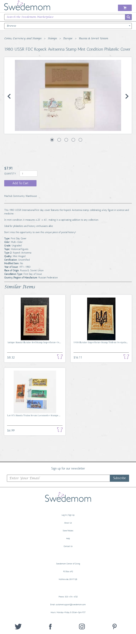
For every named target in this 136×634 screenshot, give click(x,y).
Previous (9, 96)
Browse (11, 26)
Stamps (52, 38)
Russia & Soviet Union (93, 38)
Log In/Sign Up (68, 515)
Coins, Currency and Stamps (22, 38)
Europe (67, 38)
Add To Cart (20, 183)
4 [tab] (73, 140)
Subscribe (119, 478)
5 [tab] (80, 140)
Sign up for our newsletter (68, 468)
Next (127, 96)
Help (68, 538)
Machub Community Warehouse (20, 196)
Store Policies (68, 531)
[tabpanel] (68, 95)
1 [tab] (52, 140)
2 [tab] (59, 140)
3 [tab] (66, 140)
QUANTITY (10, 173)
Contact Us (68, 546)
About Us (68, 523)
